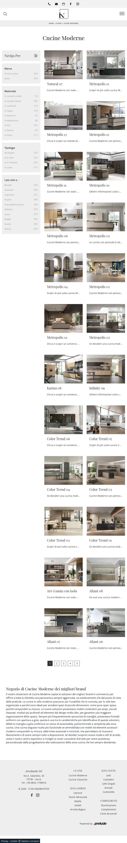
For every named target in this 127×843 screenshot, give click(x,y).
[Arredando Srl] (63, 14)
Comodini (108, 779)
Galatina (8, 209)
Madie (77, 801)
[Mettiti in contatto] (56, 4)
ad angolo (9, 152)
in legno (8, 110)
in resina (8, 130)
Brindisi (8, 185)
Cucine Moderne (71, 23)
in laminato (10, 105)
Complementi (108, 809)
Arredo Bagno (77, 809)
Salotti (77, 805)
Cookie (13, 841)
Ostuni (7, 228)
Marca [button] (8, 68)
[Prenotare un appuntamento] (63, 4)
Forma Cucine (11, 73)
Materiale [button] (10, 91)
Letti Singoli (108, 783)
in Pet (7, 125)
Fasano (8, 199)
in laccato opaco (12, 101)
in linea (8, 167)
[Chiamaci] (49, 4)
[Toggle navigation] (122, 13)
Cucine (59, 23)
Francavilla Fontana (14, 204)
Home (51, 23)
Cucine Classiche (78, 779)
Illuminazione (108, 805)
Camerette (108, 791)
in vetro (8, 135)
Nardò (7, 224)
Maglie (7, 219)
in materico (10, 115)
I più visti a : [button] (11, 180)
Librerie (78, 792)
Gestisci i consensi (30, 841)
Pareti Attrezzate (78, 797)
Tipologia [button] (9, 147)
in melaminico (11, 120)
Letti (108, 775)
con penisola (10, 162)
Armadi (109, 787)
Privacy (4, 841)
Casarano (9, 189)
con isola (9, 157)
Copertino (9, 194)
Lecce (7, 214)
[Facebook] (70, 4)
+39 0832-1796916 (36, 782)
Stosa (7, 78)
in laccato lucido (13, 96)
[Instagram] (77, 4)
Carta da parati (108, 813)
